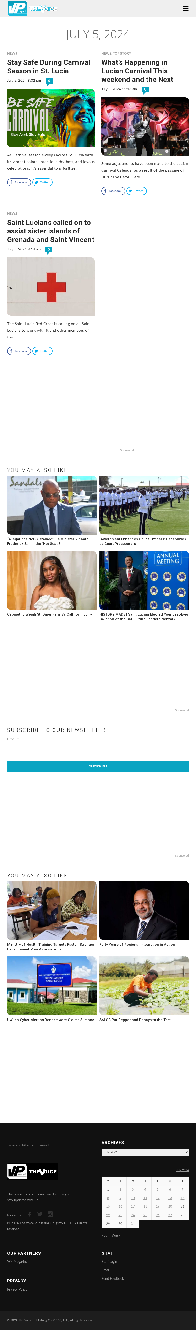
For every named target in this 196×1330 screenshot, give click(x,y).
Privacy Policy (17, 1289)
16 (120, 1206)
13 (170, 1198)
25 (145, 1215)
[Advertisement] (98, 415)
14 (183, 1198)
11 (145, 1198)
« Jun (105, 1235)
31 (133, 1224)
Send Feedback (113, 1279)
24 (133, 1215)
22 (108, 1215)
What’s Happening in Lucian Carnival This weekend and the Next (137, 71)
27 (170, 1215)
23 (120, 1215)
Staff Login (109, 1262)
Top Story (122, 53)
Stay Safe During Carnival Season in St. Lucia (48, 66)
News (12, 53)
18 (145, 1206)
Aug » (116, 1235)
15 (108, 1206)
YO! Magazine (17, 1262)
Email (13, 739)
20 (170, 1206)
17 (133, 1206)
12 (158, 1198)
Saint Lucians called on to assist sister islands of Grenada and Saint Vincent (50, 231)
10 (133, 1198)
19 (158, 1206)
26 (158, 1215)
